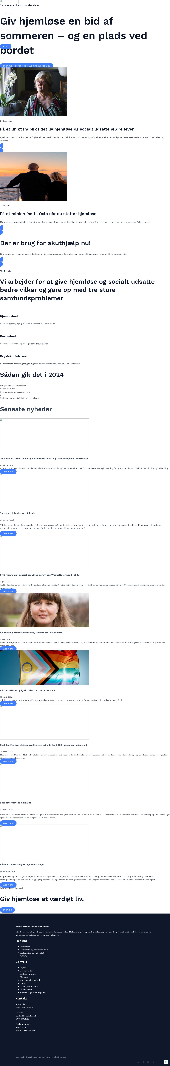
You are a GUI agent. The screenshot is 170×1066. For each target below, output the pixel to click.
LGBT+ (23, 956)
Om (6, 29)
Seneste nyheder (26, 409)
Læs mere (8, 471)
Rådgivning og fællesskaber (33, 952)
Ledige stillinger (28, 974)
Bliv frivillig (10, 21)
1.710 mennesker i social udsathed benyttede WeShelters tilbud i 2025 (39, 574)
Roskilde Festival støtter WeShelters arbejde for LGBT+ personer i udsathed (43, 745)
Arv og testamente (29, 986)
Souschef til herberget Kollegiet (18, 513)
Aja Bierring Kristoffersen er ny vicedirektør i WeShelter (31, 632)
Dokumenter (26, 989)
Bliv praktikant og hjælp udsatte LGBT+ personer (28, 690)
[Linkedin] (138, 1062)
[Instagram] (148, 1062)
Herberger (25, 946)
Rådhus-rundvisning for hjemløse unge (22, 864)
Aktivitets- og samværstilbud (34, 949)
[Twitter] (153, 1062)
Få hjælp (9, 13)
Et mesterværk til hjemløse (15, 802)
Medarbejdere (27, 970)
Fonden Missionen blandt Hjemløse (15, 6)
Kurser (23, 983)
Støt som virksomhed (30, 980)
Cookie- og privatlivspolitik (33, 992)
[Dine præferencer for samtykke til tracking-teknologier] (166, 1062)
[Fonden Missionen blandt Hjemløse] (9, 3)
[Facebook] (143, 1062)
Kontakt (8, 37)
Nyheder (24, 967)
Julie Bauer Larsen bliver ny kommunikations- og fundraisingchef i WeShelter (44, 458)
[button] (5, 46)
